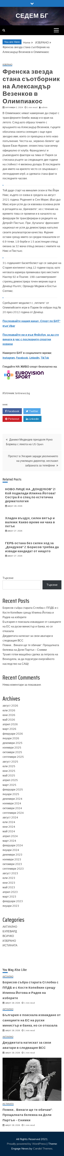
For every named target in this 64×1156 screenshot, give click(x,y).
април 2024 (10, 836)
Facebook (22, 357)
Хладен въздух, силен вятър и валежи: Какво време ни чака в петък (30, 522)
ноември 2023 (12, 859)
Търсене (8, 578)
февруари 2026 (13, 733)
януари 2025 (11, 794)
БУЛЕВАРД (10, 931)
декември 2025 (12, 743)
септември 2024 (13, 812)
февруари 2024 (13, 845)
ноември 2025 (12, 747)
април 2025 (10, 780)
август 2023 (10, 873)
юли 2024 (9, 822)
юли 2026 (9, 710)
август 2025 (10, 761)
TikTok (45, 357)
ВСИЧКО (8, 936)
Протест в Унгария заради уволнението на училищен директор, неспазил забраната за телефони (33, 460)
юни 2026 (9, 715)
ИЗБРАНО (7, 65)
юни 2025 (9, 770)
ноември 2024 (12, 803)
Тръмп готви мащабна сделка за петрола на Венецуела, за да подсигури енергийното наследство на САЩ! (30, 659)
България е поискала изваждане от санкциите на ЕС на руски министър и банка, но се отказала (32, 626)
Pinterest (13, 419)
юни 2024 (9, 826)
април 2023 (10, 892)
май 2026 (9, 719)
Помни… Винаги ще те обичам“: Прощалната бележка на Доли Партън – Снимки (28, 1115)
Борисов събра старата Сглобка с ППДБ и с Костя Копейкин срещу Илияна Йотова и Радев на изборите (30, 612)
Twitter (33, 411)
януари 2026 (11, 738)
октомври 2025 (12, 752)
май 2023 (9, 887)
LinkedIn (34, 357)
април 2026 (10, 724)
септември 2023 (13, 868)
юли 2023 (9, 878)
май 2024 (9, 831)
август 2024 (10, 817)
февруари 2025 (13, 789)
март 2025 (9, 785)
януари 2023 (11, 905)
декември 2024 (12, 798)
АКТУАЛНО (10, 926)
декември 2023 (12, 854)
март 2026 (9, 729)
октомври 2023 (12, 864)
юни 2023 (9, 882)
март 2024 (9, 840)
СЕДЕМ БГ (32, 16)
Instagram (9, 357)
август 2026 (10, 705)
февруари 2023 (13, 901)
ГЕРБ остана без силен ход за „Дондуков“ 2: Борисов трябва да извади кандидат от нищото (32, 547)
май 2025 (9, 775)
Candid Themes (42, 1148)
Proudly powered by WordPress (27, 1143)
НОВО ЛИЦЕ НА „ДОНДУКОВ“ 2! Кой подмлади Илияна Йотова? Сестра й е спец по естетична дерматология (30, 495)
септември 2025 (13, 756)
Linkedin (33, 419)
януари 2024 (11, 850)
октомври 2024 (12, 808)
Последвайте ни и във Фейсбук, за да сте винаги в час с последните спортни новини (31, 339)
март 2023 (9, 896)
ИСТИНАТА (10, 945)
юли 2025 (9, 766)
